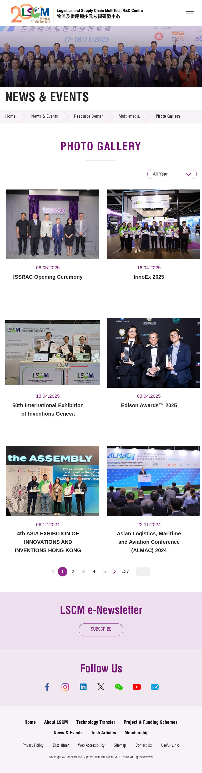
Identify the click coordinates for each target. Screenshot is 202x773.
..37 (125, 571)
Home (10, 117)
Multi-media (129, 117)
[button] (154, 687)
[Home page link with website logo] (77, 13)
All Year (160, 174)
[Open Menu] (190, 13)
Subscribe (101, 629)
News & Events (44, 117)
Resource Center (88, 117)
